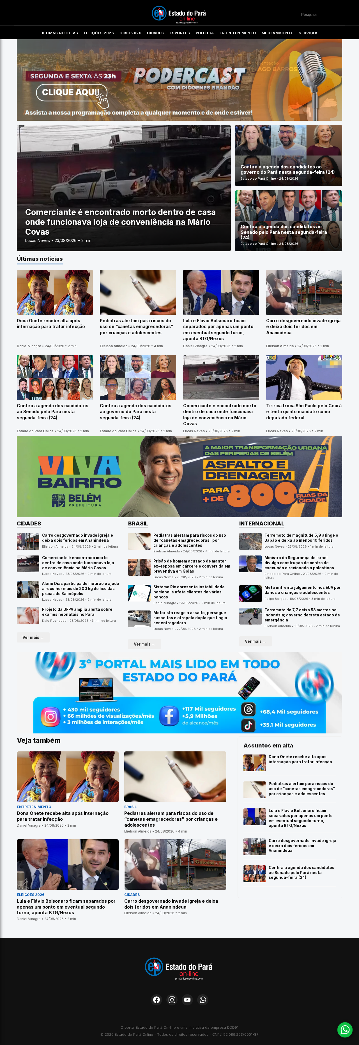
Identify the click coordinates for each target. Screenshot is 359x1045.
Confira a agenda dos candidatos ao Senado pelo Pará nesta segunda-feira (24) (301, 872)
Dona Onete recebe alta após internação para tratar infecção (300, 759)
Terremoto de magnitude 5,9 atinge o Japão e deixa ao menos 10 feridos (301, 538)
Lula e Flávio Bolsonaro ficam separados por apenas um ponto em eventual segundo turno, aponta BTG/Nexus (301, 818)
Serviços (309, 33)
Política (205, 33)
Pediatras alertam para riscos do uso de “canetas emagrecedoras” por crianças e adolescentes (189, 540)
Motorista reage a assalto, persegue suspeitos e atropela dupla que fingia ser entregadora (190, 617)
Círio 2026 (130, 33)
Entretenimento (238, 33)
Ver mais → (33, 637)
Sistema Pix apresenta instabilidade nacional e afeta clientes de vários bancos (189, 592)
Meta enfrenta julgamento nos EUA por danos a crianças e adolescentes (302, 590)
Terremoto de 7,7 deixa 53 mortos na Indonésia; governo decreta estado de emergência (302, 615)
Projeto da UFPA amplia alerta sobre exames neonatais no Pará (77, 612)
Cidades (155, 33)
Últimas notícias (59, 33)
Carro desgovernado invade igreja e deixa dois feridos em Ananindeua (77, 538)
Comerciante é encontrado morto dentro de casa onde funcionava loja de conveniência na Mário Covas (78, 562)
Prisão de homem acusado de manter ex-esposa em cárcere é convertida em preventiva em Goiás (191, 566)
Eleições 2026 (99, 33)
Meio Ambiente (277, 33)
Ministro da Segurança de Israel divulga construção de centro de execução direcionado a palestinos (299, 562)
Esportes (180, 33)
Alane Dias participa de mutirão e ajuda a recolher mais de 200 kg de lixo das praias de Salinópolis (80, 588)
